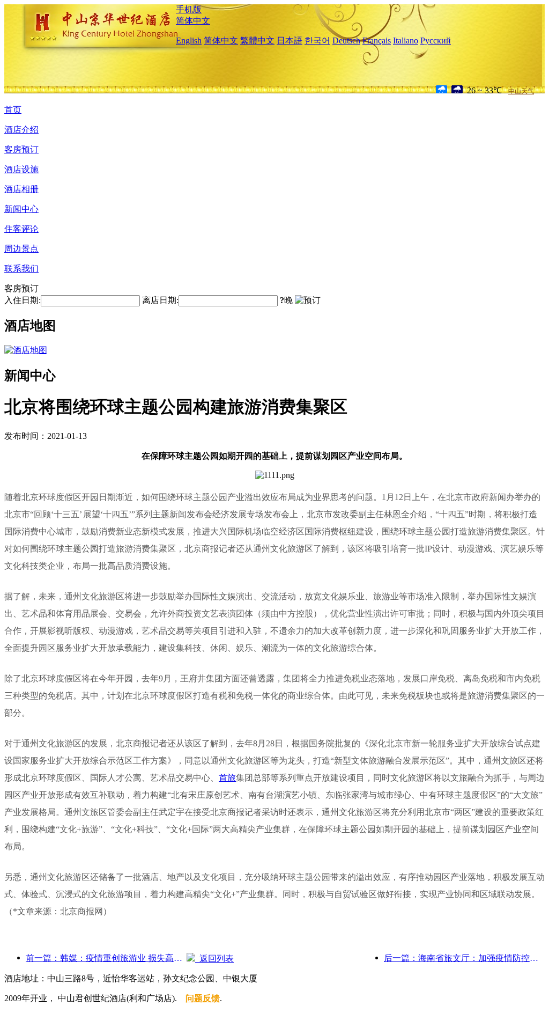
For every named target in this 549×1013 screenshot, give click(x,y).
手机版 (189, 9)
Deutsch (346, 40)
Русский (435, 40)
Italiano (405, 40)
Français (376, 40)
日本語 (289, 40)
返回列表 (214, 958)
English (189, 40)
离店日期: (160, 300)
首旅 (227, 777)
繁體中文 (257, 40)
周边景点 (21, 248)
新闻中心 (21, 209)
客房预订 (21, 149)
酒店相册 (21, 189)
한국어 (317, 40)
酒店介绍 (21, 129)
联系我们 (21, 268)
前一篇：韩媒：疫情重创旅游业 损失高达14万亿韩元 (106, 958)
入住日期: (22, 300)
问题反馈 (203, 998)
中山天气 (521, 91)
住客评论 (21, 228)
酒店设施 (21, 169)
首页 (12, 109)
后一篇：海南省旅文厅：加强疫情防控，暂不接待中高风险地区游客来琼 (464, 958)
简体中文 (193, 20)
